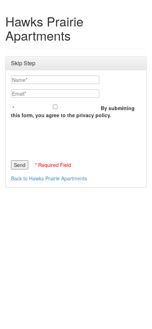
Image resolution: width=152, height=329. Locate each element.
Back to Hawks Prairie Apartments (49, 178)
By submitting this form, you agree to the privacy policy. (73, 111)
